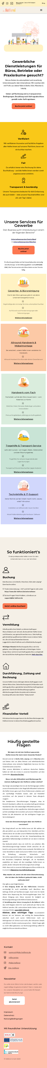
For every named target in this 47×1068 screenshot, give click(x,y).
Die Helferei (13, 968)
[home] (9, 10)
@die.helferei (14, 963)
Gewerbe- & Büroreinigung (23, 291)
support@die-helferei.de (20, 952)
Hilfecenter (14, 957)
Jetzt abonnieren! (14, 1000)
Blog (43, 3)
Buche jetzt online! (23, 106)
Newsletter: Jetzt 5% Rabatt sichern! (25, 3)
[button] (41, 10)
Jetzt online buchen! (15, 606)
